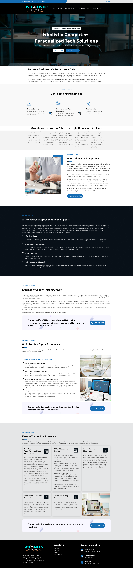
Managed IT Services (71, 8)
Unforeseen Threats (84, 8)
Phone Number (90, 555)
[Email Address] (82, 550)
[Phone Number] (82, 556)
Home (55, 8)
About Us (61, 8)
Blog (101, 8)
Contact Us (95, 8)
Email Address (89, 549)
